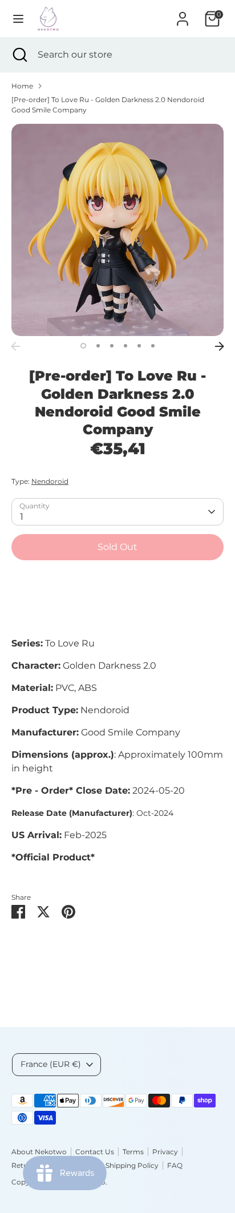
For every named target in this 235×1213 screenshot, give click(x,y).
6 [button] (153, 345)
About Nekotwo (39, 1151)
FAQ (175, 1165)
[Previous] (15, 346)
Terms (133, 1151)
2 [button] (98, 345)
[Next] (219, 346)
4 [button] (125, 345)
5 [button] (139, 345)
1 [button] (83, 346)
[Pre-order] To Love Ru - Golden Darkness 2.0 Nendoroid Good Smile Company (107, 104)
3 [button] (112, 345)
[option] (117, 230)
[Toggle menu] (18, 18)
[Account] (182, 14)
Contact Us (94, 1151)
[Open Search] (19, 55)
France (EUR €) (51, 1064)
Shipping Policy (132, 1165)
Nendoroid (49, 481)
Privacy (165, 1151)
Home (22, 86)
